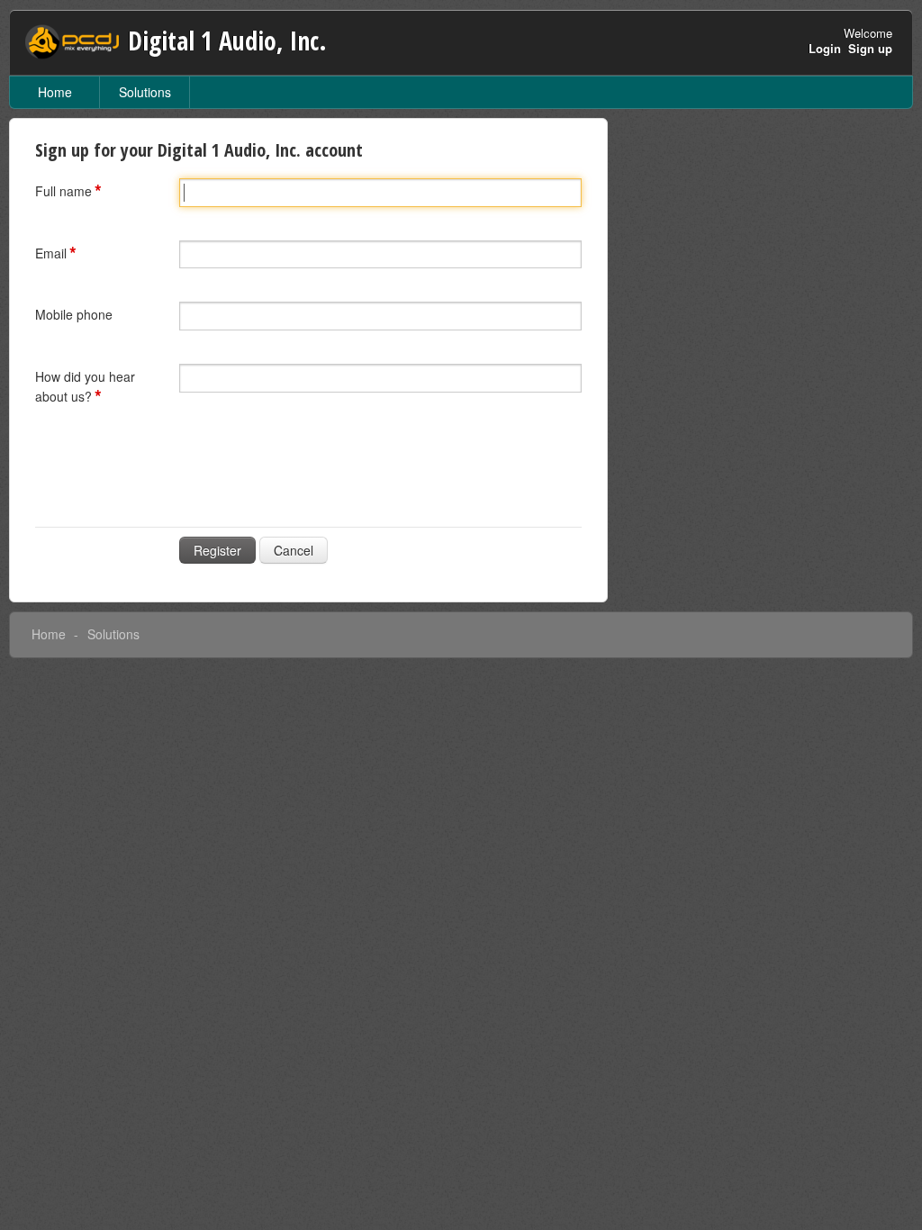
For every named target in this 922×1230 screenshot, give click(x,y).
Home (55, 92)
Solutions (145, 92)
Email (51, 253)
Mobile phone (74, 314)
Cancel (293, 550)
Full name (63, 191)
